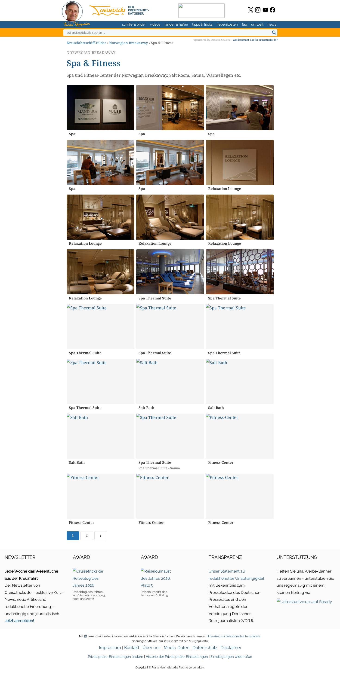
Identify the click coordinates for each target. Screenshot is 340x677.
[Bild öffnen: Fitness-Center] (240, 436)
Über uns (151, 647)
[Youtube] (265, 10)
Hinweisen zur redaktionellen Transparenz (233, 636)
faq (244, 24)
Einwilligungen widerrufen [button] (231, 657)
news (272, 24)
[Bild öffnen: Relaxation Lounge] (240, 162)
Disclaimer (231, 647)
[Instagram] (258, 10)
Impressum (110, 647)
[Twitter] (250, 10)
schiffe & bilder (134, 24)
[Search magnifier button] (274, 32)
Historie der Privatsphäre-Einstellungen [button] (177, 657)
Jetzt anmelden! (19, 620)
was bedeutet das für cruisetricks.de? (255, 39)
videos (155, 24)
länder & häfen (176, 24)
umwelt (257, 24)
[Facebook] (272, 10)
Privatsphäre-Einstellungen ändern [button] (115, 657)
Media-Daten (176, 647)
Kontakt (131, 647)
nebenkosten (227, 24)
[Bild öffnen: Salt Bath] (170, 381)
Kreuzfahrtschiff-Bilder (86, 42)
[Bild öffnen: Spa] (100, 107)
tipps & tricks (202, 24)
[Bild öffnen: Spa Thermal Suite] (170, 271)
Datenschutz (205, 647)
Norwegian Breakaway (128, 42)
